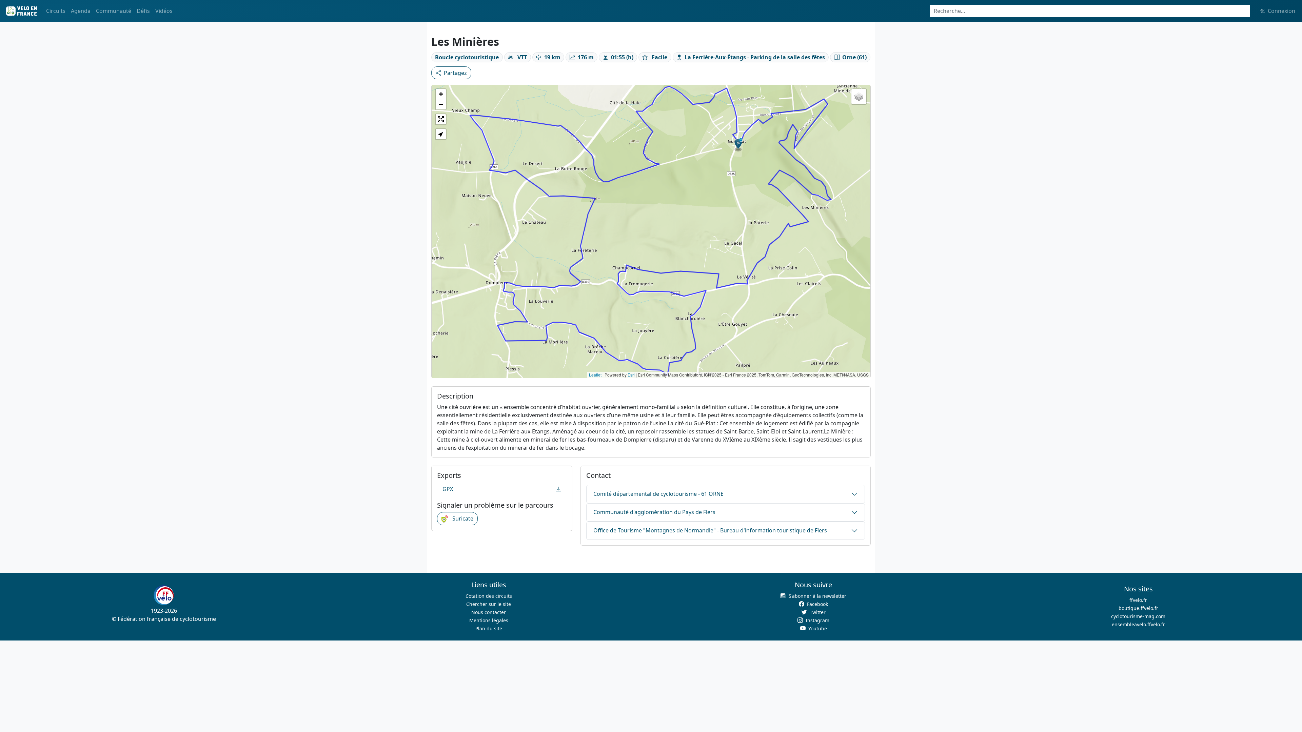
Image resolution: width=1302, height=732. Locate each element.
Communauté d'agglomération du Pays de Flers (654, 512)
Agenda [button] (81, 11)
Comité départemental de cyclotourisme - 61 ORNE (658, 493)
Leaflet (595, 375)
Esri (631, 375)
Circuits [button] (55, 11)
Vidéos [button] (164, 11)
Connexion (1281, 11)
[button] (738, 144)
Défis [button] (143, 11)
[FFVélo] (164, 595)
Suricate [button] (462, 518)
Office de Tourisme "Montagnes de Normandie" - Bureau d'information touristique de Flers (710, 530)
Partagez (455, 73)
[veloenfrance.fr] (21, 11)
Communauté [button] (113, 11)
